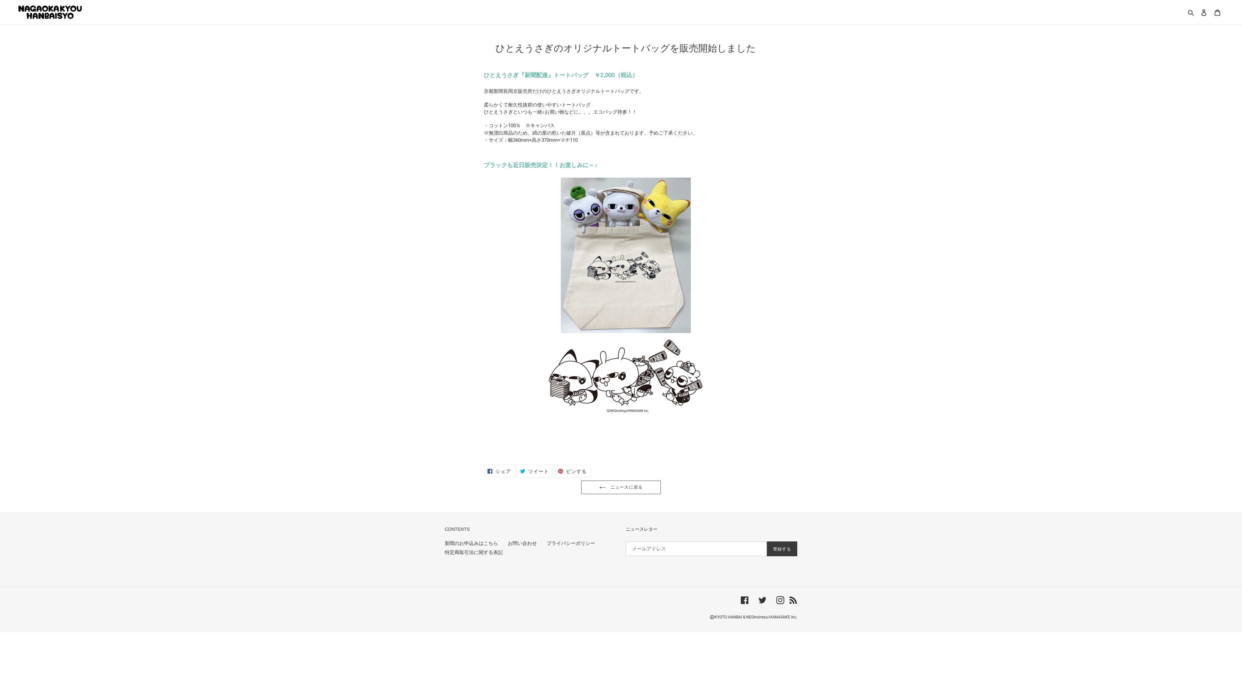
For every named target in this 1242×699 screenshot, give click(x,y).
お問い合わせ (522, 543)
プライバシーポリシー (571, 543)
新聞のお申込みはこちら (471, 543)
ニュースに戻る (625, 487)
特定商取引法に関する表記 (474, 552)
